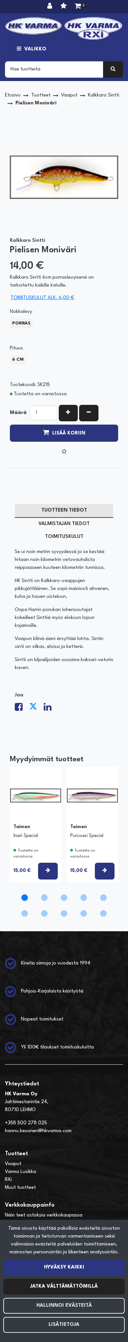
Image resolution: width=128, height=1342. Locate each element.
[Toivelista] (64, 6)
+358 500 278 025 (26, 1123)
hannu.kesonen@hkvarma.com (38, 1131)
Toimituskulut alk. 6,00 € (42, 297)
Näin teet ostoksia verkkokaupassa (43, 1215)
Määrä (18, 412)
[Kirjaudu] (50, 6)
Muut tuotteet (20, 1187)
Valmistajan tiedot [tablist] (64, 523)
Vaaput (13, 1163)
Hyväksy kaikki (64, 1267)
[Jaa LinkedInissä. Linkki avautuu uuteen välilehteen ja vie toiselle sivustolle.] (50, 709)
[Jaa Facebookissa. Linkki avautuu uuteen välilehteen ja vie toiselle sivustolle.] (22, 709)
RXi (8, 1179)
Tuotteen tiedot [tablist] (64, 510)
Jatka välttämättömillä (64, 1286)
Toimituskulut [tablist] (64, 536)
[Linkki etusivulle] (64, 28)
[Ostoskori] (78, 6)
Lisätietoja (64, 1324)
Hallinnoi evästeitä (64, 1305)
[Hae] (113, 69)
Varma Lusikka (20, 1171)
